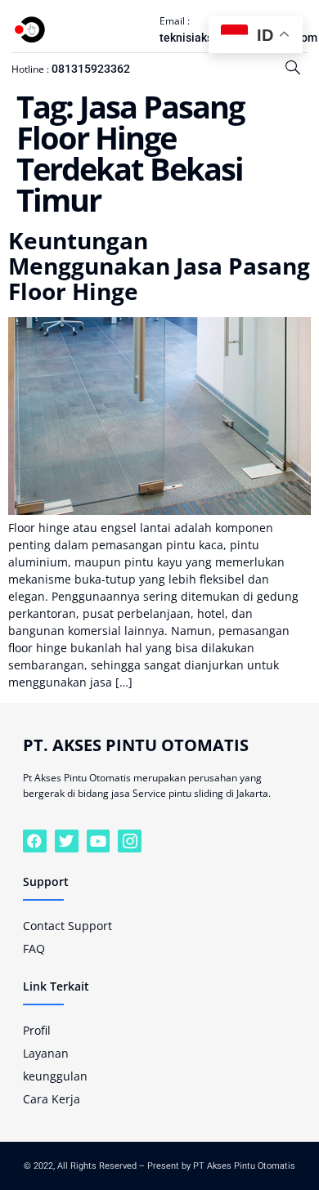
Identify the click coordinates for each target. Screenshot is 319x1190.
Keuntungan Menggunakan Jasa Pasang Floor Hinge (159, 265)
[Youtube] (98, 841)
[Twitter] (67, 841)
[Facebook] (35, 841)
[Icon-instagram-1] (130, 841)
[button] (293, 67)
